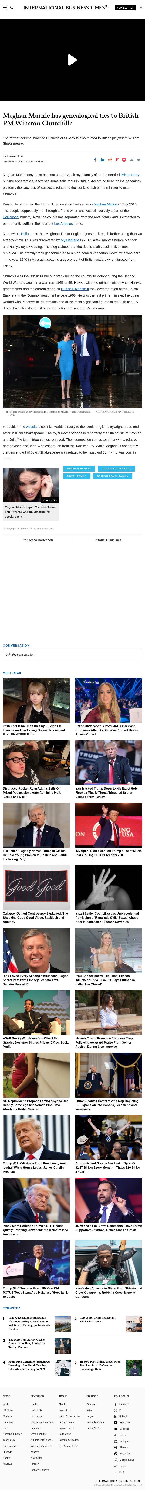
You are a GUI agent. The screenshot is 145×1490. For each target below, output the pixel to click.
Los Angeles (63, 223)
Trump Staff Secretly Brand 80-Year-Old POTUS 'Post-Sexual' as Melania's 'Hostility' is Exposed (36, 1292)
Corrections (65, 1433)
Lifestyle (7, 1451)
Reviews (7, 1463)
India (89, 1410)
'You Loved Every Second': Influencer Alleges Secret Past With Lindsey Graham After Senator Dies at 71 (35, 980)
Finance (35, 1428)
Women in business (41, 1446)
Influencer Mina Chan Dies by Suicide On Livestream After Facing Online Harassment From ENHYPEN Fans (34, 730)
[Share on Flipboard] (117, 159)
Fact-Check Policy (69, 1446)
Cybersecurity (38, 1433)
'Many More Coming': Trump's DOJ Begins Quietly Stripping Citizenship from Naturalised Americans (35, 1230)
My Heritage (70, 240)
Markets (7, 1416)
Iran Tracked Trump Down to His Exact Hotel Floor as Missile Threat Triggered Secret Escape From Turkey (106, 792)
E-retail (35, 1404)
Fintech (35, 1463)
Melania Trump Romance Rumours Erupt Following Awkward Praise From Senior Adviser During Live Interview (104, 1042)
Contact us (64, 1410)
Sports (6, 1458)
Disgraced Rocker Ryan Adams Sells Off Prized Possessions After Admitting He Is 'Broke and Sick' (32, 792)
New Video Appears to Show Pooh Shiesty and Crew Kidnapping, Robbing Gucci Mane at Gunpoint (108, 1292)
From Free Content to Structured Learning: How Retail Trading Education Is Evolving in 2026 (29, 1365)
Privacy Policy (66, 1422)
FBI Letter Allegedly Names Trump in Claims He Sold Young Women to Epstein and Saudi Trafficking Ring (35, 855)
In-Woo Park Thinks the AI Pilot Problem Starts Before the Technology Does (100, 1365)
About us (63, 1404)
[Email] (131, 159)
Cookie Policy (66, 1428)
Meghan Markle (105, 204)
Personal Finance (12, 1433)
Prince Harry (130, 175)
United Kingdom (95, 1422)
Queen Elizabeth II (75, 289)
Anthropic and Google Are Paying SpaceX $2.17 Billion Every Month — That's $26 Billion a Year (108, 1167)
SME (5, 1428)
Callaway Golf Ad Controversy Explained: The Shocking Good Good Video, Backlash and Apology (35, 917)
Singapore (91, 1416)
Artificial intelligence (42, 1440)
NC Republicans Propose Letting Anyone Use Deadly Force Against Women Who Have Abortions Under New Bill (35, 1105)
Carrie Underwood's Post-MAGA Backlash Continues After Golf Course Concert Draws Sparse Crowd (106, 730)
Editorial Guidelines (107, 540)
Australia (91, 1404)
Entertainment (10, 1446)
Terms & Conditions (69, 1416)
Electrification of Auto (42, 1422)
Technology (9, 1440)
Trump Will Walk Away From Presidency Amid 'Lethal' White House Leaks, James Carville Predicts (35, 1167)
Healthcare (36, 1416)
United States (93, 1428)
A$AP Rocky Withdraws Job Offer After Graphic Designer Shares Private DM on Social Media (36, 1042)
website (32, 427)
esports (35, 1451)
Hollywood (11, 217)
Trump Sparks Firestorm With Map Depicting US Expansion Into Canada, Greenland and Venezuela (107, 1105)
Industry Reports (40, 1469)
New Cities (36, 1458)
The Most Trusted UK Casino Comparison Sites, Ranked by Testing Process (26, 1343)
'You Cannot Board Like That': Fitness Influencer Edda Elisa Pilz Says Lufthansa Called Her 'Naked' (105, 980)
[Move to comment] (138, 159)
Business (8, 1422)
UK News (8, 1410)
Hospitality (36, 1410)
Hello (25, 234)
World (6, 1404)
